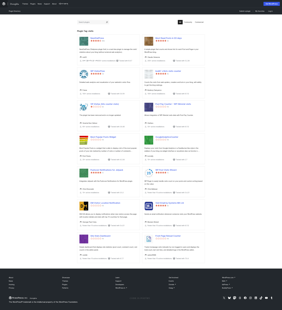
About (11, 277)
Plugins (64, 284)
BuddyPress (227, 288)
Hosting (11, 284)
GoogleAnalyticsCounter (166, 137)
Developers (119, 284)
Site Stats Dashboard (100, 236)
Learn (117, 277)
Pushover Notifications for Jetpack (106, 170)
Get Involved (173, 277)
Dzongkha (33, 298)
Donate (172, 284)
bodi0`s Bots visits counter (168, 71)
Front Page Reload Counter (168, 236)
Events (171, 281)
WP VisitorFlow (97, 71)
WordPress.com (228, 277)
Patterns (65, 288)
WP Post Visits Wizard (165, 170)
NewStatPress (97, 38)
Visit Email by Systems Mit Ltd (169, 203)
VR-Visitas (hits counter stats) (104, 104)
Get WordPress (272, 4)
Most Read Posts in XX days (168, 38)
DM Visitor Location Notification (105, 203)
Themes (65, 281)
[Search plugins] (107, 22)
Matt (224, 281)
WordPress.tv (121, 288)
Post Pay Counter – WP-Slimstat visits (173, 104)
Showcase (66, 277)
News (11, 281)
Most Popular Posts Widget (103, 137)
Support (118, 281)
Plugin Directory (14, 11)
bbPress (226, 284)
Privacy (11, 288)
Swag (172, 288)
